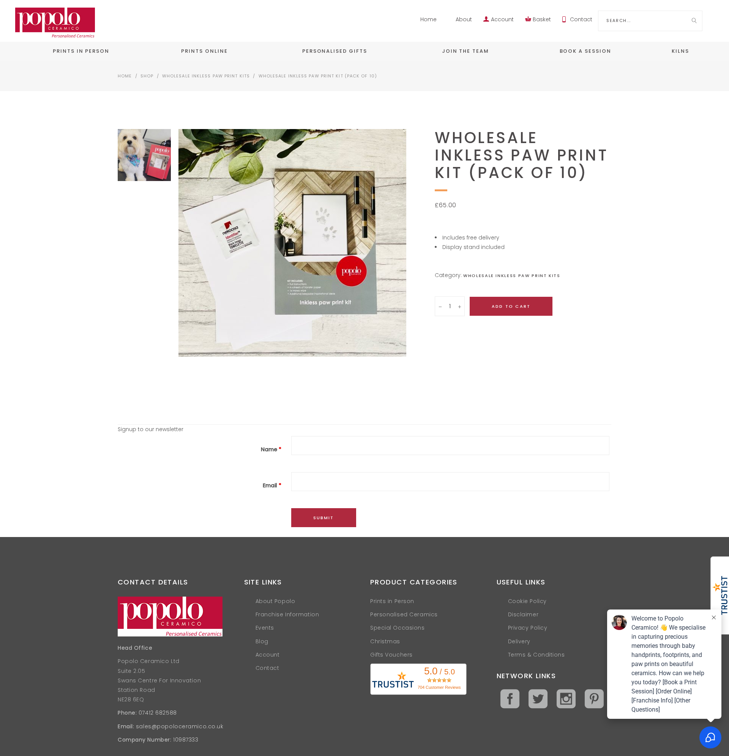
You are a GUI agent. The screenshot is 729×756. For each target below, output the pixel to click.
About (464, 19)
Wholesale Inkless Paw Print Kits (206, 76)
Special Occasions (397, 628)
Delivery (519, 641)
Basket (542, 19)
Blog (262, 641)
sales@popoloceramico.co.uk (180, 726)
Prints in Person (392, 601)
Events (265, 628)
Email (272, 485)
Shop (146, 76)
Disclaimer (523, 614)
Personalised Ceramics (404, 614)
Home (428, 19)
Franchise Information (287, 614)
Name (271, 449)
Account (502, 19)
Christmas (385, 641)
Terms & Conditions (536, 654)
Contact (581, 19)
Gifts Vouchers (391, 654)
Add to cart (511, 306)
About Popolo (275, 601)
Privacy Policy (528, 628)
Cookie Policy (527, 601)
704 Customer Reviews (439, 687)
